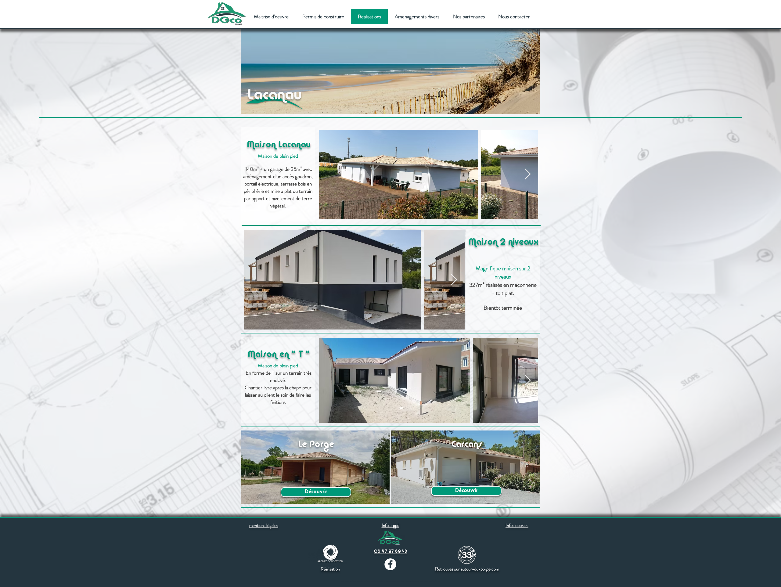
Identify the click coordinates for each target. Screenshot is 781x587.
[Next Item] (527, 174)
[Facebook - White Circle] (390, 564)
